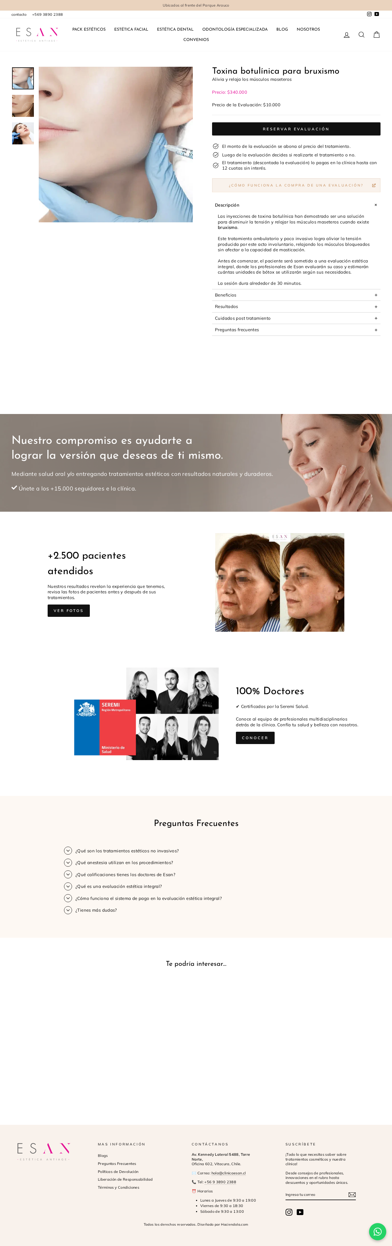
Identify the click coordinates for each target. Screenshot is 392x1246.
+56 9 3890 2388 (220, 1182)
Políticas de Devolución (118, 1171)
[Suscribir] (352, 1194)
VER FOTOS (69, 610)
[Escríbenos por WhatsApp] (377, 1231)
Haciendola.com (234, 1224)
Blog (282, 30)
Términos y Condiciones (118, 1187)
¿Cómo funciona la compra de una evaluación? (296, 185)
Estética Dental (175, 30)
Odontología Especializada (235, 30)
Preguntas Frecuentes (117, 1163)
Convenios (196, 40)
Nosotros (308, 30)
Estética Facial (131, 30)
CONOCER (255, 737)
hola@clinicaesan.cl (228, 1173)
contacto (18, 14)
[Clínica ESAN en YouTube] (300, 1212)
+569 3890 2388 (47, 14)
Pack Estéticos (89, 30)
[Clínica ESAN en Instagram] (289, 1212)
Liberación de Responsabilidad (125, 1179)
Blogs (103, 1155)
